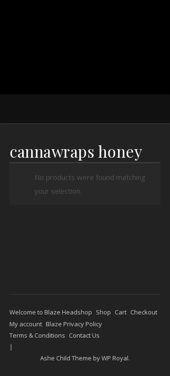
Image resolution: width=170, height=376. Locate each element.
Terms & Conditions (37, 335)
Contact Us (84, 335)
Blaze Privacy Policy (74, 324)
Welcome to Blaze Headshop (50, 312)
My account (25, 324)
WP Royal (115, 358)
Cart (121, 312)
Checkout (143, 312)
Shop (103, 312)
